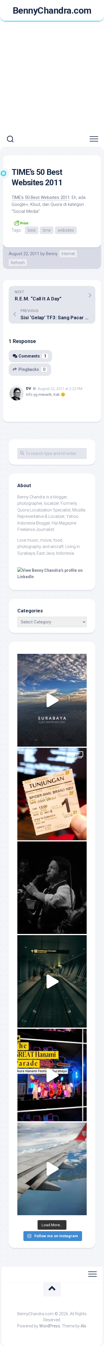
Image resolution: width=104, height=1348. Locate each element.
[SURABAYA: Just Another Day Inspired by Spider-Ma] (52, 700)
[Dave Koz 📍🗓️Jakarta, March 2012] (52, 887)
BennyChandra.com (52, 10)
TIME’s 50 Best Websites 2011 (41, 197)
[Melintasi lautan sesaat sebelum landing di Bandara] (52, 1168)
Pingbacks (31, 369)
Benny (51, 253)
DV (28, 388)
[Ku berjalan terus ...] (52, 981)
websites (66, 230)
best (32, 230)
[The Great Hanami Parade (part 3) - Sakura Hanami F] (52, 1075)
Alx (83, 1326)
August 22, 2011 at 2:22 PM (60, 388)
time (47, 230)
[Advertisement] (52, 76)
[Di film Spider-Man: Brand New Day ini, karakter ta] (52, 794)
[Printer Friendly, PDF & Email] (21, 222)
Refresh (18, 262)
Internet (68, 253)
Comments (32, 356)
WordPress (49, 1326)
